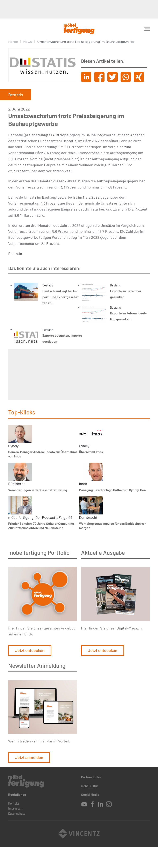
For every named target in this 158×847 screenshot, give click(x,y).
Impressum (15, 808)
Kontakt (13, 803)
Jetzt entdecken (29, 650)
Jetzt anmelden (29, 757)
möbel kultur (89, 786)
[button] (147, 29)
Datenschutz (16, 813)
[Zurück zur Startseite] (79, 29)
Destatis (15, 253)
